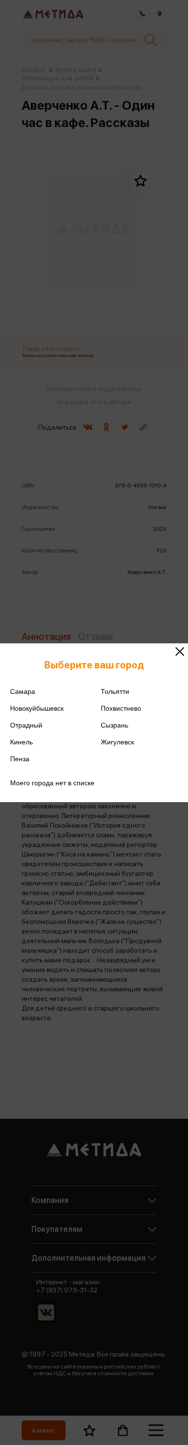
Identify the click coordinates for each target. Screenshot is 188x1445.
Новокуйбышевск (37, 708)
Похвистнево (121, 708)
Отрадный (26, 725)
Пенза (19, 759)
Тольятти (115, 691)
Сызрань (114, 725)
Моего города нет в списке (52, 783)
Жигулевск (117, 742)
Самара (22, 691)
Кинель (21, 742)
